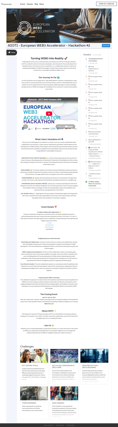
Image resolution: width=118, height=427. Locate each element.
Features (30, 4)
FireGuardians (49, 227)
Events (22, 4)
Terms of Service (48, 425)
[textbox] (49, 197)
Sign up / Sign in (106, 4)
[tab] (11, 52)
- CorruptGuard (49, 225)
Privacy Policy (60, 425)
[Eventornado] (10, 4)
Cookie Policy (70, 425)
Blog (36, 4)
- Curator (49, 223)
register (106, 45)
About (41, 4)
